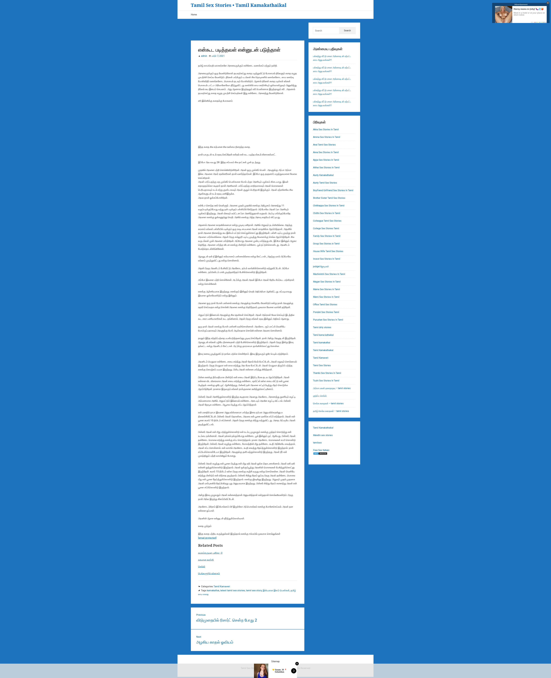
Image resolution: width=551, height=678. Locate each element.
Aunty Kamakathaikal (323, 175)
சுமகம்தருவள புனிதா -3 (210, 552)
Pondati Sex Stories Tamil (326, 312)
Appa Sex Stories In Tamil (326, 160)
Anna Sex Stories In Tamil (326, 152)
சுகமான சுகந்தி (206, 559)
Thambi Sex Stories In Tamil (327, 373)
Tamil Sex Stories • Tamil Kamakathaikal (238, 5)
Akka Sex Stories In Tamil (326, 129)
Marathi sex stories (323, 435)
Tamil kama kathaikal (323, 335)
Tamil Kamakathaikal (323, 350)
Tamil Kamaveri (222, 586)
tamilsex (317, 442)
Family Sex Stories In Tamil (326, 236)
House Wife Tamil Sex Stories (328, 251)
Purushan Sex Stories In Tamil (328, 319)
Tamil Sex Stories (322, 365)
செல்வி (201, 566)
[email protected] (207, 537)
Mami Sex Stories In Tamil (326, 297)
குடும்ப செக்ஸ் (320, 396)
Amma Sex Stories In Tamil (326, 137)
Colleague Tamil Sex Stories (327, 220)
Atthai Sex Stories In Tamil (326, 167)
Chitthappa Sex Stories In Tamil (328, 205)
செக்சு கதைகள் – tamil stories (328, 403)
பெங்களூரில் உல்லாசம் (209, 573)
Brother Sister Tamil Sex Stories (329, 198)
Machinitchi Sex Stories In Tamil (329, 274)
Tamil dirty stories (322, 327)
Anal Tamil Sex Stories (324, 144)
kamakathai (213, 590)
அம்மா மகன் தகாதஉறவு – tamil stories (332, 388)
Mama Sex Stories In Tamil (326, 289)
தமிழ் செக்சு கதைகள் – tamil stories (331, 411)
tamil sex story (254, 590)
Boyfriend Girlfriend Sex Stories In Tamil (333, 190)
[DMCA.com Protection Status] (320, 454)
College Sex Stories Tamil (326, 228)
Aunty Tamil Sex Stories (325, 182)
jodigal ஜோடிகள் (321, 266)
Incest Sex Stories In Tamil (326, 258)
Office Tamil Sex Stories (325, 304)
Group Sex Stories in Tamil (326, 243)
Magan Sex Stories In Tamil (327, 281)
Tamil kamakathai (321, 342)
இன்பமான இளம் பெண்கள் (276, 590)
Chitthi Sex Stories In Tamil (326, 213)
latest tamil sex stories (232, 590)
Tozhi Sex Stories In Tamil (326, 380)
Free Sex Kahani (321, 450)
